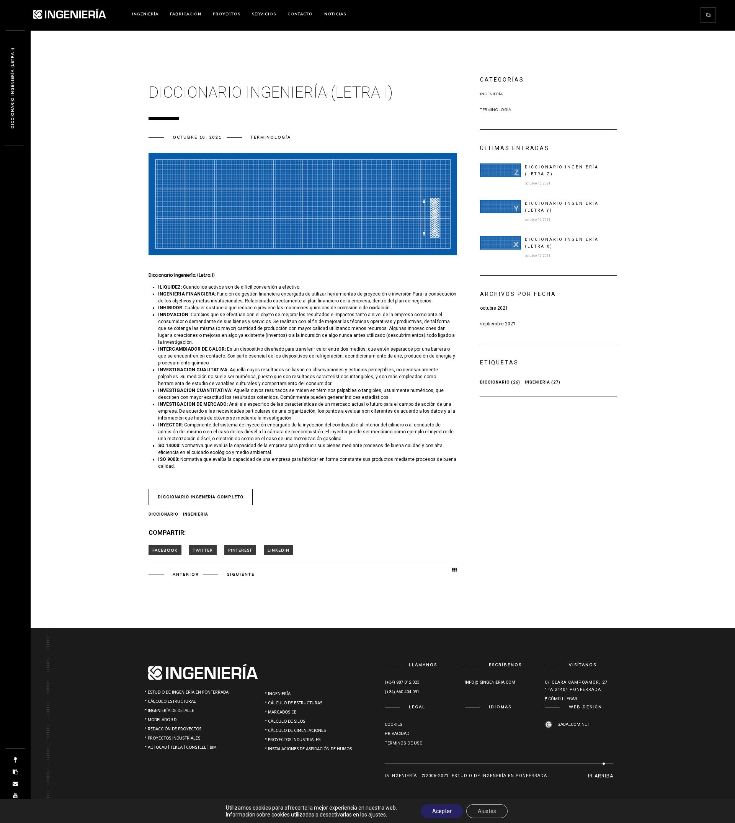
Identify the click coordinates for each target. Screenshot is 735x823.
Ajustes (487, 811)
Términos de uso (404, 743)
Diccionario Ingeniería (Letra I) (12, 88)
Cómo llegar (562, 698)
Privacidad (397, 733)
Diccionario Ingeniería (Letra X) (562, 242)
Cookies (393, 724)
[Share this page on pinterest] (240, 550)
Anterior (186, 574)
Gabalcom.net (573, 724)
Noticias (335, 13)
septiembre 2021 (498, 324)
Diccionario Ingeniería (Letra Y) (562, 206)
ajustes (377, 815)
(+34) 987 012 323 (402, 682)
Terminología (271, 137)
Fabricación (185, 13)
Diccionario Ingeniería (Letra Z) (562, 170)
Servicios (264, 13)
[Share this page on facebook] (165, 550)
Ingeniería (145, 13)
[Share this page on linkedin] (278, 550)
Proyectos (226, 13)
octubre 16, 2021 (197, 137)
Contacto (300, 13)
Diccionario (163, 514)
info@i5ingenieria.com (490, 682)
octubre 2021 (494, 308)
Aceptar (442, 811)
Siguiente (241, 574)
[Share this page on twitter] (203, 550)
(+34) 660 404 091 (402, 691)
